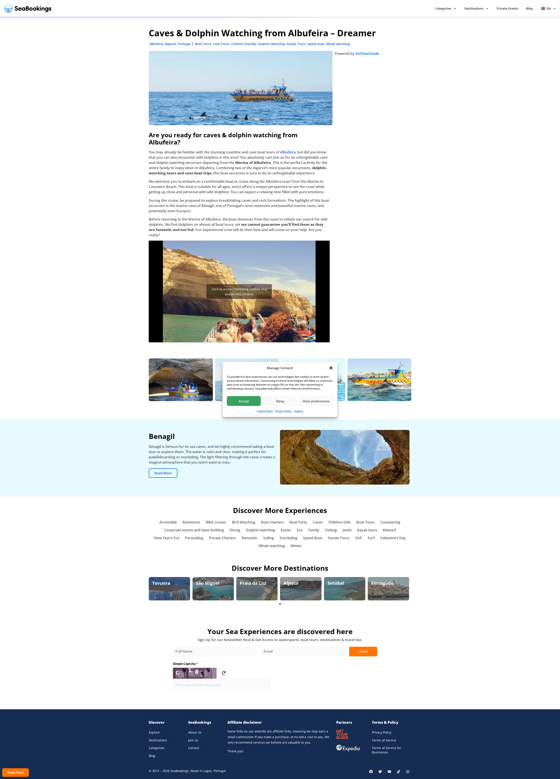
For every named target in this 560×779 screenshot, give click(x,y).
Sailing (268, 538)
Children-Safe (339, 522)
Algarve (170, 44)
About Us (194, 732)
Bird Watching (243, 522)
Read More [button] (163, 473)
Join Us (193, 740)
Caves (318, 522)
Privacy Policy (283, 411)
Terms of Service (384, 740)
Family (313, 530)
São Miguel (207, 583)
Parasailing (194, 538)
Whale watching (338, 44)
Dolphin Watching (271, 44)
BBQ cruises (216, 522)
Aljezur (291, 583)
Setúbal (335, 583)
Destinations (473, 8)
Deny (280, 401)
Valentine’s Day (393, 538)
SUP (358, 538)
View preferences (316, 401)
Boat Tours (203, 44)
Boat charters (272, 522)
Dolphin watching (260, 530)
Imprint (298, 411)
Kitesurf (389, 530)
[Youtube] (389, 771)
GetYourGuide (367, 53)
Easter (286, 530)
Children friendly (243, 44)
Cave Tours (221, 44)
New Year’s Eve (166, 538)
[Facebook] (371, 771)
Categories (443, 8)
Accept (244, 401)
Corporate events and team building (194, 530)
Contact (193, 748)
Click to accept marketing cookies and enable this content (239, 291)
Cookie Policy (265, 411)
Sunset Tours (339, 538)
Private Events (507, 8)
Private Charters (222, 538)
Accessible (168, 522)
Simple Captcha (185, 664)
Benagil (162, 436)
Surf (371, 538)
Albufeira (156, 44)
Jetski (347, 530)
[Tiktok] (398, 771)
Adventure (191, 522)
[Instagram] (407, 771)
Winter (296, 545)
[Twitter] (380, 771)
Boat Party (298, 522)
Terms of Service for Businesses (386, 750)
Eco (300, 530)
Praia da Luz (253, 583)
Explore (154, 732)
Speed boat (315, 44)
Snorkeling (288, 538)
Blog (529, 8)
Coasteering (390, 522)
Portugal (184, 44)
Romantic (249, 538)
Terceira (161, 583)
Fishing (331, 530)
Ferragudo (382, 583)
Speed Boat (312, 538)
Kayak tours (367, 530)
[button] (331, 368)
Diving (235, 530)
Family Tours (296, 44)
